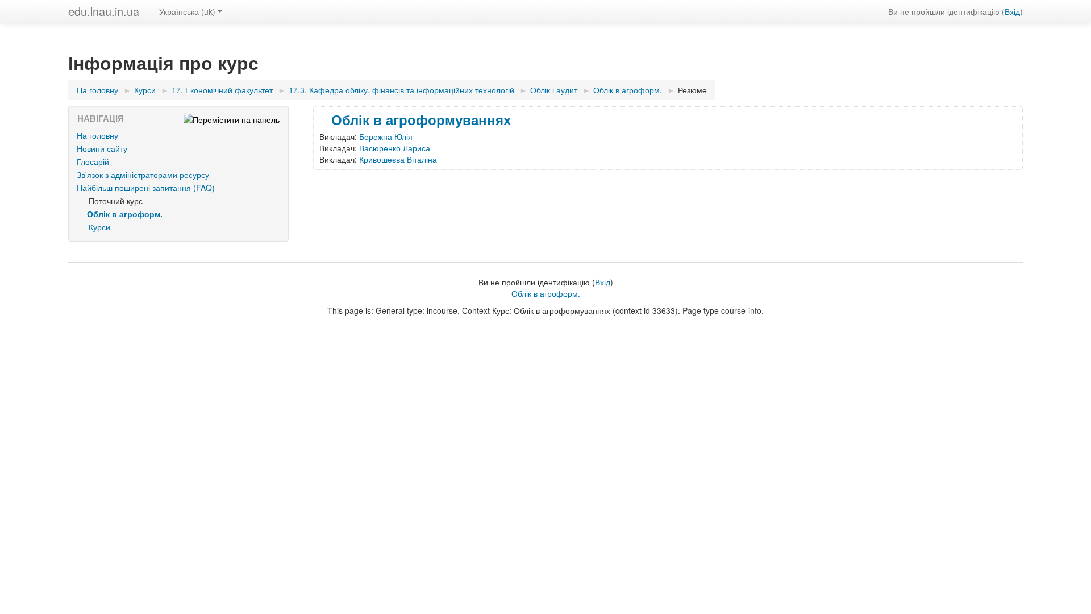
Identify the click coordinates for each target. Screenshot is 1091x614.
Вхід (1012, 11)
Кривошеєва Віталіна (398, 159)
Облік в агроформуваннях (421, 119)
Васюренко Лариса (394, 148)
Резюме (692, 90)
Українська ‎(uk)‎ (187, 11)
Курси (99, 227)
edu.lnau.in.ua (103, 11)
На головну (97, 135)
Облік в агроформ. (545, 293)
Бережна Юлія (386, 136)
